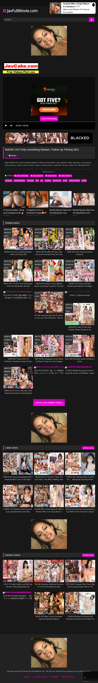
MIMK (6, 375)
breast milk (57, 180)
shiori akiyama (37, 176)
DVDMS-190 (70, 261)
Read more (48, 172)
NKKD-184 (38, 229)
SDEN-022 (69, 304)
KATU (67, 343)
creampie (8, 180)
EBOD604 (38, 264)
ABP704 (37, 340)
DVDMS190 (69, 264)
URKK (68, 236)
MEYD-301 (7, 261)
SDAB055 (7, 340)
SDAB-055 (7, 336)
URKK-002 (69, 229)
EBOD (37, 268)
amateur (48, 180)
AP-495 (37, 293)
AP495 (37, 296)
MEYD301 (7, 264)
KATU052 (69, 340)
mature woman (74, 180)
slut (37, 180)
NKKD (37, 236)
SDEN (68, 311)
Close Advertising (49, 118)
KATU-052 (69, 336)
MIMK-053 (7, 368)
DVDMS (68, 268)
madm (84, 180)
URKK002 (69, 233)
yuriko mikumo (66, 176)
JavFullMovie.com (22, 10)
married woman (19, 180)
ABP (36, 343)
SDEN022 (69, 308)
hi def (65, 180)
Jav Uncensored (40, 677)
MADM (6, 236)
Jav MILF (55, 677)
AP (36, 299)
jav (42, 180)
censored (30, 180)
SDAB (6, 343)
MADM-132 (7, 229)
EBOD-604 (38, 261)
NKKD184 (38, 233)
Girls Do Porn (68, 677)
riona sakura (51, 176)
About (13, 156)
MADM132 (7, 233)
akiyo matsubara (22, 176)
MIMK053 (7, 371)
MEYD (6, 268)
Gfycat (26, 677)
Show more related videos (49, 402)
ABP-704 (38, 336)
